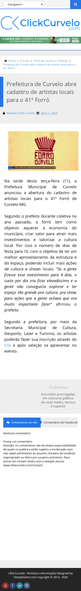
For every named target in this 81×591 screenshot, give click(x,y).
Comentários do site (24, 422)
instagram (27, 585)
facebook (12, 585)
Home (12, 61)
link (7, 345)
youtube (5, 585)
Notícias (63, 61)
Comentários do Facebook (60, 422)
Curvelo (24, 61)
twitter (19, 585)
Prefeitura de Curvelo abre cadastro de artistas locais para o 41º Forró (39, 66)
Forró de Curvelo (44, 61)
